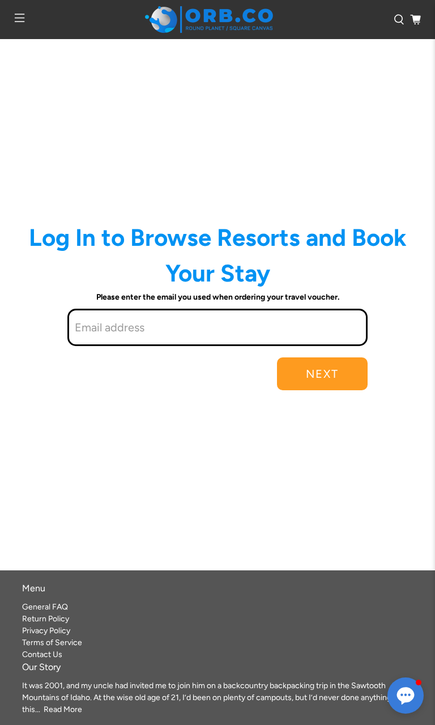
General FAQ (45, 607)
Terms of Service (52, 642)
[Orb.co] (209, 19)
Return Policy (45, 619)
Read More (63, 709)
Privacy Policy (46, 631)
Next (322, 374)
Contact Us (42, 654)
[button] (405, 695)
